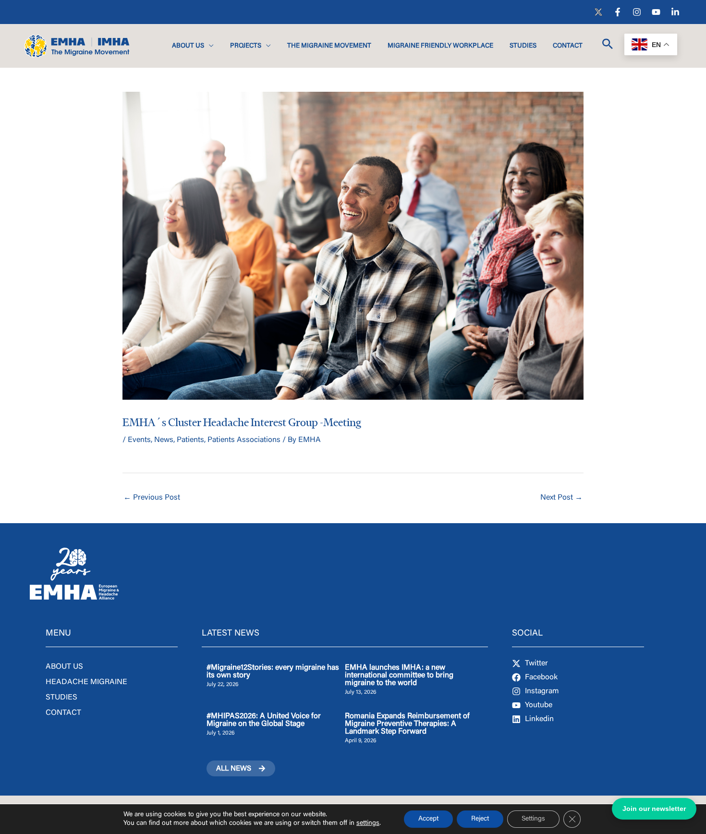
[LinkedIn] (675, 12)
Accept (428, 819)
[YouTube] (656, 12)
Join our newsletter (654, 808)
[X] (598, 12)
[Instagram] (637, 12)
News (163, 440)
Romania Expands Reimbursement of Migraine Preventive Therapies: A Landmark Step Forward (407, 724)
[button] (209, 46)
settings (367, 823)
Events (139, 440)
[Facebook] (617, 12)
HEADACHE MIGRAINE (86, 682)
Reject (480, 819)
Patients (190, 440)
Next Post (561, 498)
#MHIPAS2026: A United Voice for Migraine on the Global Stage (264, 720)
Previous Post (151, 498)
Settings (533, 819)
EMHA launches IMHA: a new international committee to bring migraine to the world (399, 675)
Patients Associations (243, 440)
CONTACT (63, 713)
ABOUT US (64, 667)
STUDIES (61, 697)
